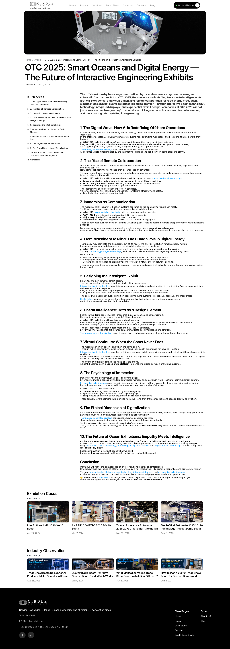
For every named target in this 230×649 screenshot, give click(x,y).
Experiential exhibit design (93, 383)
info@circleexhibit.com (40, 8)
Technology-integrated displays (96, 149)
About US (206, 616)
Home (28, 59)
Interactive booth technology (95, 286)
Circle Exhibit (86, 299)
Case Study (181, 625)
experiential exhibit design (108, 212)
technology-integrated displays (105, 251)
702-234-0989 (27, 615)
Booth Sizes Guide (184, 635)
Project (178, 621)
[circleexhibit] (33, 602)
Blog (203, 621)
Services (179, 630)
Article (37, 59)
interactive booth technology (167, 178)
